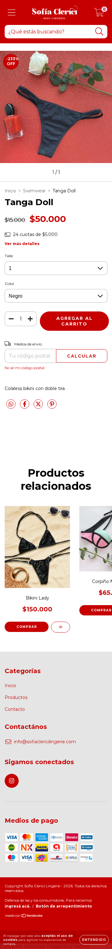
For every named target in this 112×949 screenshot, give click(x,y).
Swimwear (34, 191)
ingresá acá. (17, 906)
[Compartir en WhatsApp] (11, 404)
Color (9, 283)
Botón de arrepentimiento (64, 906)
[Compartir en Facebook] (25, 406)
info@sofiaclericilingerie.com (45, 741)
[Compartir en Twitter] (39, 406)
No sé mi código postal (24, 367)
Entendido (94, 940)
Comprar (26, 627)
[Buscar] (99, 31)
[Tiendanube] (24, 916)
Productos (16, 697)
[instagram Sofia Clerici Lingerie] (12, 781)
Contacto (15, 709)
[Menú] (12, 12)
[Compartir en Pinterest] (52, 406)
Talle (9, 255)
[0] (99, 14)
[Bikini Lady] (60, 627)
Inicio (10, 191)
